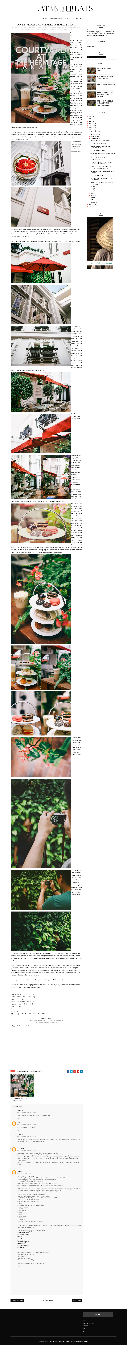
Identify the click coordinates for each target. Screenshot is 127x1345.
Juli (92, 189)
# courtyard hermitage (36, 1071)
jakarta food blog (45, 29)
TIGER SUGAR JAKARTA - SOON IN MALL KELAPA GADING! (105, 95)
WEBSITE (14, 1014)
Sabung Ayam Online (23, 1232)
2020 (91, 116)
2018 (91, 121)
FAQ (81, 18)
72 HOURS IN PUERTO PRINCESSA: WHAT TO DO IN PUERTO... (100, 167)
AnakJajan (73, 69)
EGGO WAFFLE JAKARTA (97, 150)
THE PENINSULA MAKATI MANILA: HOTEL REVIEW (100, 146)
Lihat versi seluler (48, 1300)
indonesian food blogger (32, 29)
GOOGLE (59, 1020)
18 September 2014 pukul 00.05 (27, 1112)
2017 (91, 123)
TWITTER (32, 1014)
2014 (91, 130)
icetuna (19, 1236)
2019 (91, 119)
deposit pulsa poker (23, 1241)
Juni (92, 191)
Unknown (20, 1148)
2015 (91, 128)
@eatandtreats (91, 46)
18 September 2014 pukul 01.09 (27, 1124)
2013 (91, 204)
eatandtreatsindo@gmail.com (48, 1022)
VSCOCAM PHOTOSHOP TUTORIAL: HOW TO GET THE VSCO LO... (102, 163)
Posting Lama (77, 1300)
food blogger (72, 27)
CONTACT (68, 18)
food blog (64, 27)
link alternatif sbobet (23, 1234)
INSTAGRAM (41, 1014)
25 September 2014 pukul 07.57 (27, 1150)
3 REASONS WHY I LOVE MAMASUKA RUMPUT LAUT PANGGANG (105, 103)
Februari (94, 200)
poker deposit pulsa (23, 1240)
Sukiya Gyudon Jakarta (96, 175)
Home (45, 18)
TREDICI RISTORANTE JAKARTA (100, 140)
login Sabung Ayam (23, 1245)
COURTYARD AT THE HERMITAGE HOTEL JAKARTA (21, 1099)
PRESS (76, 18)
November (94, 134)
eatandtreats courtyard (54, 27)
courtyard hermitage (41, 27)
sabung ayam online (23, 1238)
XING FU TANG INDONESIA (106, 84)
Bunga (19, 1171)
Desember (94, 132)
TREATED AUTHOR (55, 18)
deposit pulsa (21, 1243)
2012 (91, 206)
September (95, 138)
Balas (19, 1118)
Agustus (94, 186)
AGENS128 (31, 1176)
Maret (93, 197)
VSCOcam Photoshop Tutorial (74, 477)
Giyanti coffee (26, 134)
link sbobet (20, 1247)
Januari (93, 202)
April (92, 195)
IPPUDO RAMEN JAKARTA (98, 143)
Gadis (19, 1122)
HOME (84, 1320)
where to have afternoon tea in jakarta (61, 29)
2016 (91, 125)
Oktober (94, 136)
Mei (92, 193)
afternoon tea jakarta (29, 27)
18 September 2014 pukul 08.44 (27, 1136)
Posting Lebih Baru (17, 1300)
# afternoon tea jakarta (22, 1071)
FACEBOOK (23, 1014)
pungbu (20, 1110)
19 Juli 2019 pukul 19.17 (25, 1173)
